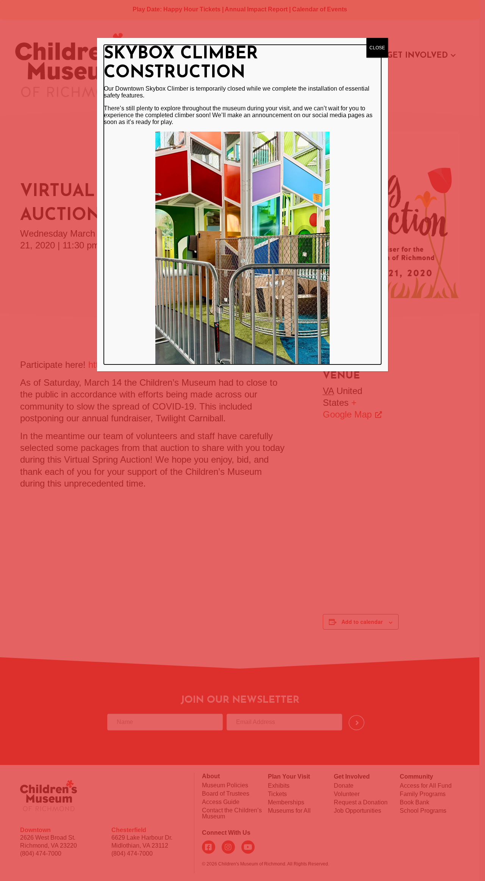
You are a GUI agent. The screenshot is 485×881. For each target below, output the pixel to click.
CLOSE (377, 47)
